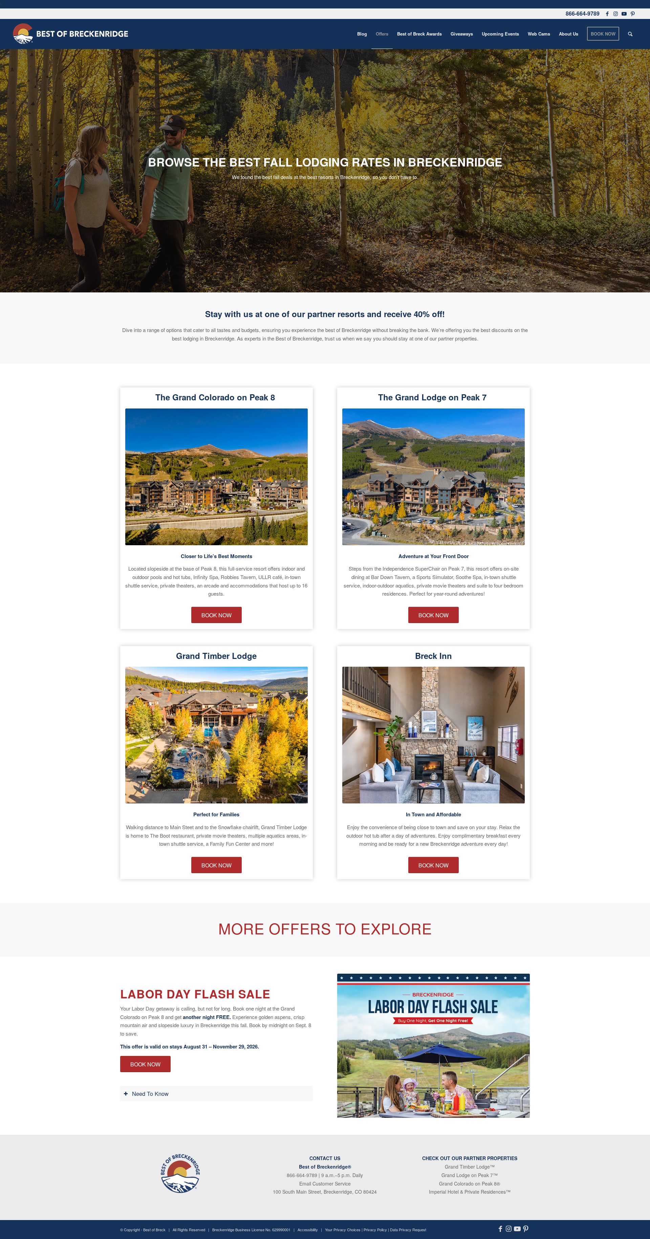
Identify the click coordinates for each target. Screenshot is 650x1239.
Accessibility (308, 1229)
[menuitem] (362, 34)
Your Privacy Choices (343, 1229)
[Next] (292, 477)
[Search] (630, 34)
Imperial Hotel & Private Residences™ (470, 1191)
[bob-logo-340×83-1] (70, 34)
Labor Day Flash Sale (195, 994)
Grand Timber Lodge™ (470, 1166)
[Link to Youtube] (624, 13)
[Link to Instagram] (616, 13)
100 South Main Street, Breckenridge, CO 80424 (325, 1191)
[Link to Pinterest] (633, 13)
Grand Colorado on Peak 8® (469, 1183)
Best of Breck (154, 1229)
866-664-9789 (583, 13)
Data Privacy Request (408, 1229)
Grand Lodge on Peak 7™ (469, 1175)
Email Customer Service (325, 1183)
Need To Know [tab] (150, 1093)
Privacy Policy (375, 1229)
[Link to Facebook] (607, 13)
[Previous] (140, 477)
